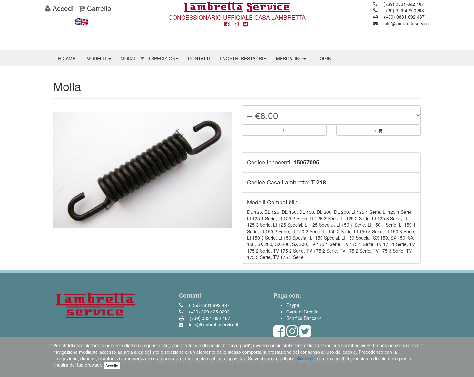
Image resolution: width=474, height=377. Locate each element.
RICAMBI (67, 58)
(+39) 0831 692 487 (403, 4)
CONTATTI (199, 58)
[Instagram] (236, 24)
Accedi (62, 8)
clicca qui (305, 358)
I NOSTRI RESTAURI (241, 58)
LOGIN (324, 58)
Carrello (98, 8)
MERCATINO (289, 58)
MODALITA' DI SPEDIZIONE (149, 58)
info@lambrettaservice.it (407, 23)
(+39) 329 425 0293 (403, 10)
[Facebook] (226, 24)
